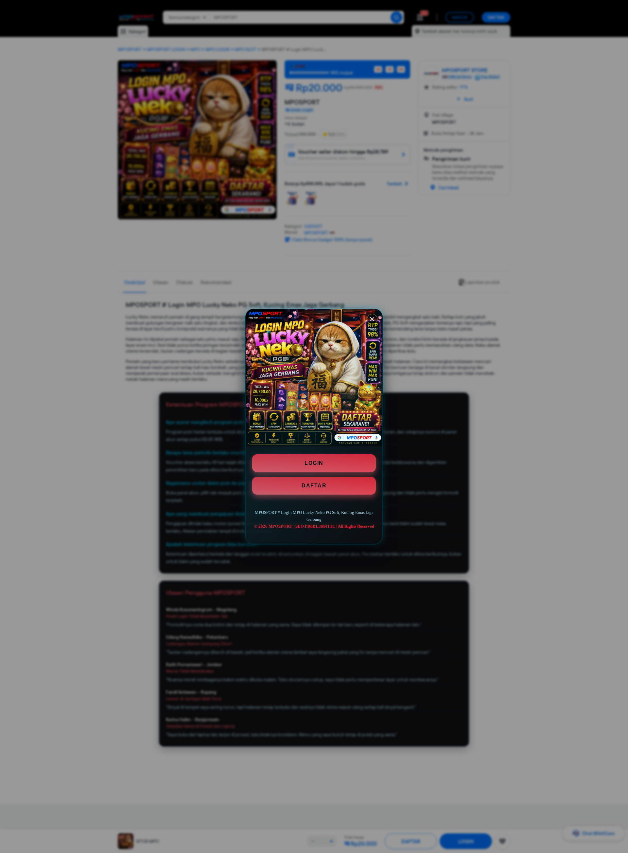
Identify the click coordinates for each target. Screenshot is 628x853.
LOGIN (314, 463)
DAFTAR (314, 485)
